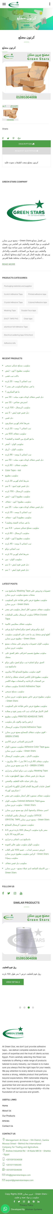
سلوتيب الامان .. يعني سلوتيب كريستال (22, 756)
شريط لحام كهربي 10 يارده (17, 554)
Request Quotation (25, 151)
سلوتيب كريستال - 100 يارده (17, 407)
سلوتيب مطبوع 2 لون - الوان (17, 538)
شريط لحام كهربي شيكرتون (17, 423)
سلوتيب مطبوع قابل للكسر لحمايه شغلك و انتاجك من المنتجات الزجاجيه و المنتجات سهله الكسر (26, 679)
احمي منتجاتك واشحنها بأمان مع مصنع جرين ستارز (26, 810)
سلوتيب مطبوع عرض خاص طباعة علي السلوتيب (26, 706)
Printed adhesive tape (37, 294)
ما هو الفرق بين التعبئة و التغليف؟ (19, 439)
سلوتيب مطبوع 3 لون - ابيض (17, 496)
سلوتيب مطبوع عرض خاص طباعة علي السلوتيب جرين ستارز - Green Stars (26, 602)
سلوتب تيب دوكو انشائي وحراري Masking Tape (26, 770)
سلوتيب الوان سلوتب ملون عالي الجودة (22, 844)
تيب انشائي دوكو (12, 549)
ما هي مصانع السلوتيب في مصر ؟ (19, 386)
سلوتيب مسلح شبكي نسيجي (17, 365)
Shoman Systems (33, 1209)
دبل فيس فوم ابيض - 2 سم (17, 564)
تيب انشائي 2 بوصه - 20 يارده (18, 381)
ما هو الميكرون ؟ (12, 391)
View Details (13, 982)
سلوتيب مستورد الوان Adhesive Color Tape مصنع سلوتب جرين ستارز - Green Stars (27, 748)
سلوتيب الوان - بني (13, 559)
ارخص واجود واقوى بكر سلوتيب (19, 721)
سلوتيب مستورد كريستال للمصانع (19, 824)
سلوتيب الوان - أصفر (14, 444)
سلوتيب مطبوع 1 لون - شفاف (18, 501)
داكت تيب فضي (12, 376)
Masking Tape (10, 310)
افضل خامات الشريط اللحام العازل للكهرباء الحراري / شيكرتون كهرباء (27, 788)
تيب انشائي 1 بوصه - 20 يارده (18, 428)
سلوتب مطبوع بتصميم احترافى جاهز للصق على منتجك (25, 655)
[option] (26, 76)
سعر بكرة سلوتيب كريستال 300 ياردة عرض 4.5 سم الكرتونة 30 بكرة (26, 832)
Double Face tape (28, 310)
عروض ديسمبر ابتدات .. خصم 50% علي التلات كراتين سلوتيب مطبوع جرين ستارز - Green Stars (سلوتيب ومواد (27, 853)
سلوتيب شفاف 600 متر (15, 433)
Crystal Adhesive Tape (13, 302)
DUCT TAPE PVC (11, 319)
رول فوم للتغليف (9, 967)
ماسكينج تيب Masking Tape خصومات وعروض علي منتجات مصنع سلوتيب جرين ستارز (27, 592)
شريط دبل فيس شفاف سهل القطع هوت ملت (25, 776)
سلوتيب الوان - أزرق (14, 449)
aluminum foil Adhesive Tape (16, 327)
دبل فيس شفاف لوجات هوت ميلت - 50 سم (24, 460)
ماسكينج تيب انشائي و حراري (18, 839)
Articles (5, 1121)
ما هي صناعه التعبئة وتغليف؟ (17, 522)
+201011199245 (13, 1165)
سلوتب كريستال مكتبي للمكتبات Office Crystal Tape (26, 616)
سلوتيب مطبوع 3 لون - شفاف (18, 517)
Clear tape (28, 319)
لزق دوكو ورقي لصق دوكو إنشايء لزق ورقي (24, 629)
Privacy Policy (26, 1205)
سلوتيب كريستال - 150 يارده (17, 491)
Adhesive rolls (10, 343)
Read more (8, 264)
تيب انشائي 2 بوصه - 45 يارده (18, 543)
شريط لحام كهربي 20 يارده (17, 480)
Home (5, 1105)
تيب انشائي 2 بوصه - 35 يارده (18, 512)
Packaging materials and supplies (18, 286)
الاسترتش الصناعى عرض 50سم (19, 741)
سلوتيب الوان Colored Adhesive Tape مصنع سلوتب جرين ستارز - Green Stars (25, 803)
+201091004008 (14, 1159)
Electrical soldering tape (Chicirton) (18, 335)
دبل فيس (9, 418)
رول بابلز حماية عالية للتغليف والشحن (21, 781)
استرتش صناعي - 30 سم (16, 402)
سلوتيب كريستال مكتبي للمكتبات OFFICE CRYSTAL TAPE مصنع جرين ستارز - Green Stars (27, 817)
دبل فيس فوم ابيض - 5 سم (17, 412)
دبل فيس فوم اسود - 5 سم (17, 486)
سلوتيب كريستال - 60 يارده (17, 533)
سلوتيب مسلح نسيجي (14, 691)
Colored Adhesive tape (37, 302)
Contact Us (7, 1126)
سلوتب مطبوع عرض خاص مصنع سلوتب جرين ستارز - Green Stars (28, 698)
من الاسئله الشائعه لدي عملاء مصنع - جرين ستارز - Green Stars (27, 870)
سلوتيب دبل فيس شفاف (16, 863)
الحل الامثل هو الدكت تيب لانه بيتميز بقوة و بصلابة (26, 711)
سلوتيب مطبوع (11, 475)
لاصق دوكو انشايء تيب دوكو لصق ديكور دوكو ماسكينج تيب (24, 664)
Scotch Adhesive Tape (13, 294)
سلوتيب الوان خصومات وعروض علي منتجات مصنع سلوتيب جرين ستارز (27, 645)
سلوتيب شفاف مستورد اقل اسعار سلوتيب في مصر (27, 609)
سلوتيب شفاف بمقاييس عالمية (18, 624)
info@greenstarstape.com (18, 1175)
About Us (6, 1110)
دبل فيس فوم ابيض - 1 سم (17, 570)
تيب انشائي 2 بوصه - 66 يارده (18, 454)
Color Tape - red (13, 470)
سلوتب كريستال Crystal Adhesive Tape (23, 727)
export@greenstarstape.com (19, 1180)
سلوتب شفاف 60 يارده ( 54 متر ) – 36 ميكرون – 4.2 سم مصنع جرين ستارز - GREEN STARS (27, 763)
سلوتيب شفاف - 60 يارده (16, 465)
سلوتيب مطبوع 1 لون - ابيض (17, 370)
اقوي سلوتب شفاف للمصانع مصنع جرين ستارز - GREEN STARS (26, 734)
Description (25, 144)
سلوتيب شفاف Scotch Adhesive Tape (22, 686)
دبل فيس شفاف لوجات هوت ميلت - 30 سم (24, 397)
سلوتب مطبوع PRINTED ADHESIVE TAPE (24, 716)
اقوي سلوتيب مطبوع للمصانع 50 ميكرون (22, 671)
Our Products (8, 1115)
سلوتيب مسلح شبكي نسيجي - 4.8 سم (22, 528)
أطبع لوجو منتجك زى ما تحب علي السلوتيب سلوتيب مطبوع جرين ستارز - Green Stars (27, 636)
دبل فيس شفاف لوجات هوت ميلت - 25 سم (24, 507)
